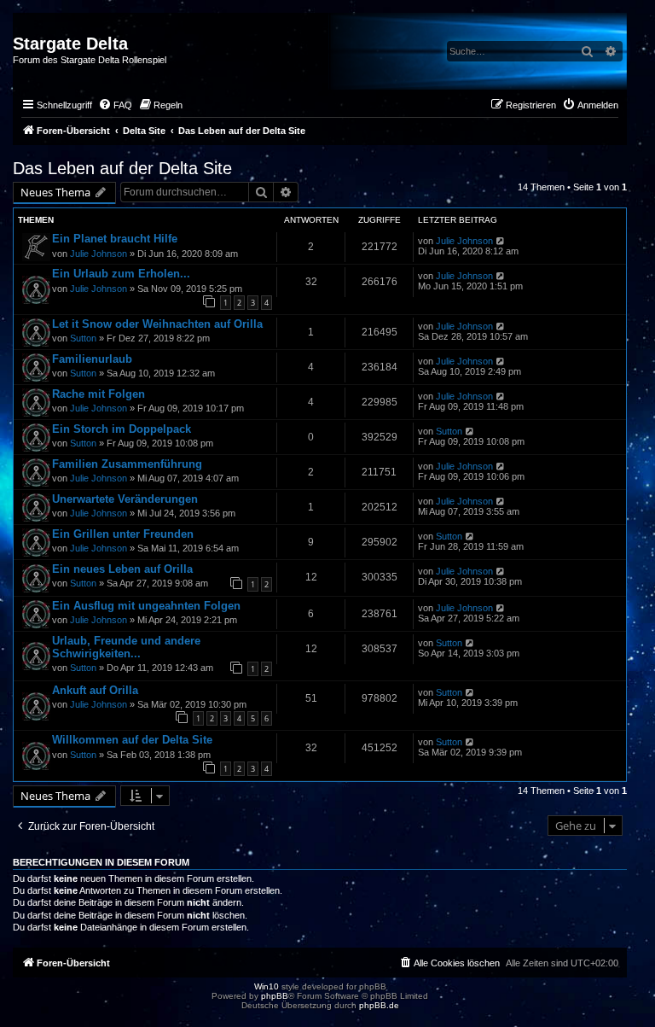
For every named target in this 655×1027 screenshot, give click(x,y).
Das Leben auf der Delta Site (122, 168)
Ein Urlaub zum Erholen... (121, 273)
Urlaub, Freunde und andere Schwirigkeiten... (126, 647)
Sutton (83, 338)
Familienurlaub (92, 359)
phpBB (274, 996)
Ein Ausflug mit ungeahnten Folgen (146, 605)
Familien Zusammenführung (127, 464)
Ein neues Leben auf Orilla (122, 569)
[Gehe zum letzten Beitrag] (501, 241)
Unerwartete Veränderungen (125, 499)
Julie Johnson (98, 253)
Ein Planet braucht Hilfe (114, 238)
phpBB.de (379, 1005)
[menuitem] (115, 105)
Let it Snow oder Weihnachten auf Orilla (157, 324)
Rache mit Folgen (98, 394)
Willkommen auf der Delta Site (132, 739)
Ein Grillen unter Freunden (123, 534)
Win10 (266, 986)
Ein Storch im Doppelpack (121, 429)
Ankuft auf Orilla (95, 690)
